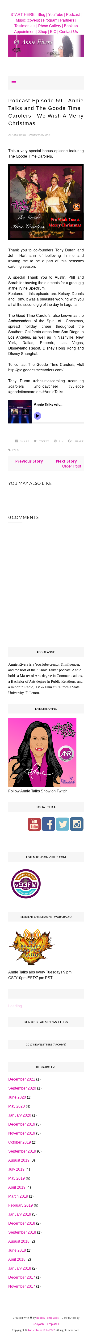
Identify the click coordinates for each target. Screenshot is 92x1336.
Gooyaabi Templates (46, 1324)
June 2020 (17, 1097)
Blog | (42, 15)
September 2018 (22, 1232)
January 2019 (19, 1214)
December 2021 (21, 1079)
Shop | (43, 32)
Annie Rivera (19, 134)
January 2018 (19, 1268)
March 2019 (18, 1196)
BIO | (54, 32)
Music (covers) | (29, 20)
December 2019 (21, 1124)
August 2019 (18, 1160)
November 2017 (21, 1286)
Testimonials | (25, 26)
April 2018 (16, 1259)
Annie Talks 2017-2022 (41, 1330)
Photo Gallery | (50, 26)
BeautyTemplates (47, 1317)
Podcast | (74, 15)
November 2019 (21, 1133)
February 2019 (20, 1205)
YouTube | (56, 15)
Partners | (68, 20)
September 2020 (22, 1088)
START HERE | (23, 15)
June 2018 (17, 1250)
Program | (51, 20)
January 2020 (19, 1115)
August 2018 (18, 1241)
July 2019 (16, 1169)
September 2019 (22, 1151)
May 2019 (16, 1178)
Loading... (16, 1006)
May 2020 (16, 1106)
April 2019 (16, 1187)
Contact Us (68, 32)
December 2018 (21, 1223)
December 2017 (21, 1277)
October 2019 (19, 1142)
